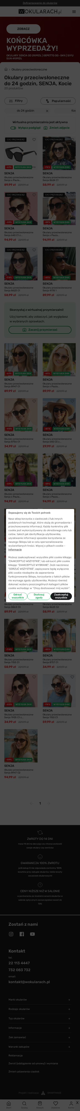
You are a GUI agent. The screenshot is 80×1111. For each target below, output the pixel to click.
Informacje (15, 549)
